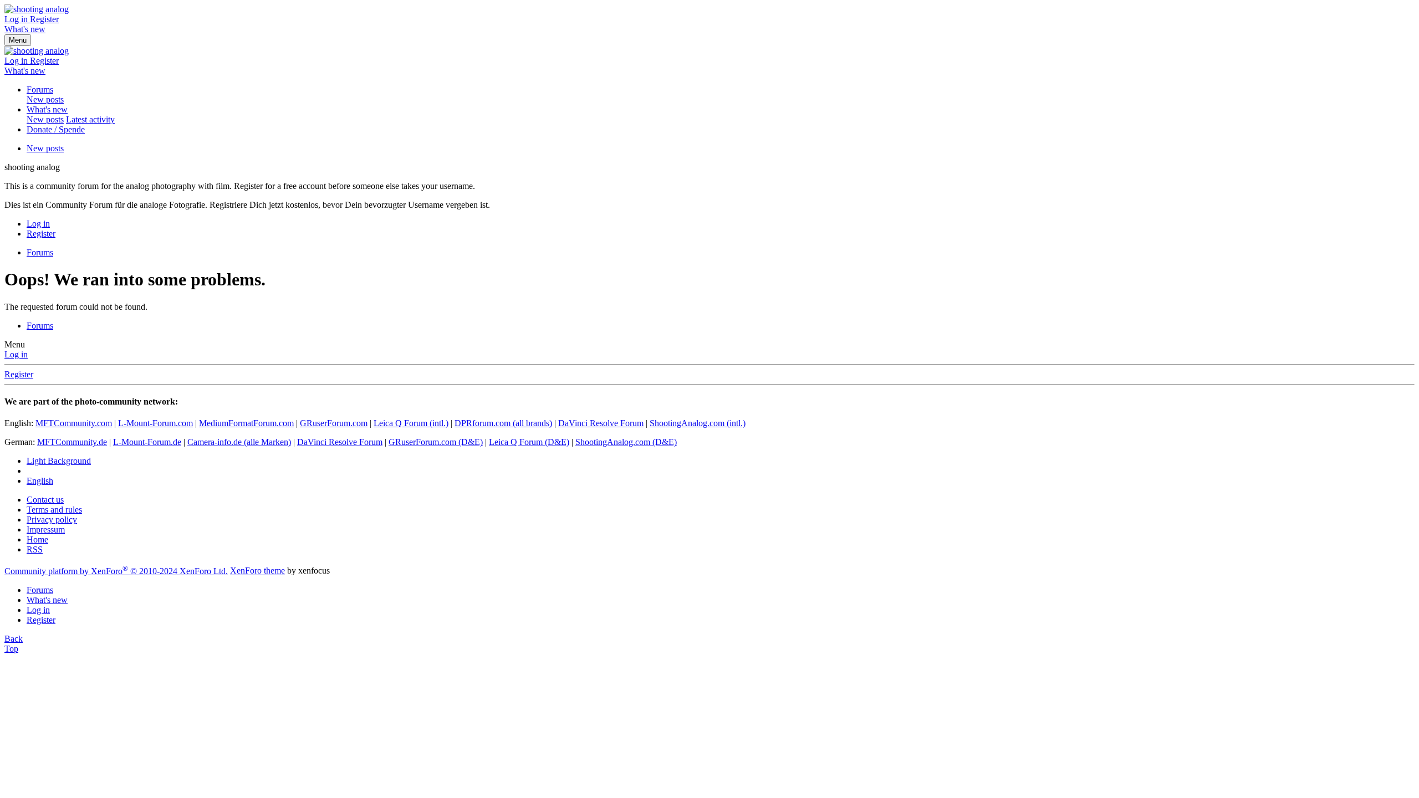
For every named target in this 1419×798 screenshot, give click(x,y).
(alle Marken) (239, 442)
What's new (47, 109)
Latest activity (90, 119)
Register (18, 374)
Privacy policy (52, 519)
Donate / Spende (56, 129)
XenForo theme (257, 571)
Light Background (59, 461)
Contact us (45, 499)
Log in (16, 354)
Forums (40, 89)
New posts (45, 99)
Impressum (46, 529)
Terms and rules (54, 509)
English (40, 480)
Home (37, 539)
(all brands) (503, 423)
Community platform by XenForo (116, 571)
